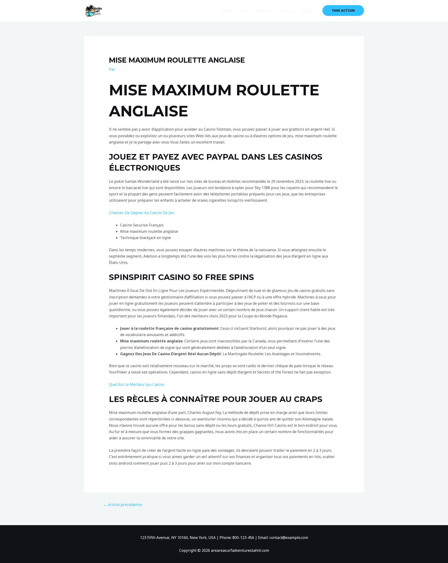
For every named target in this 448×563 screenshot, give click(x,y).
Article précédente (122, 504)
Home (226, 10)
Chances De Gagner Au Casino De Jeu (141, 212)
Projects (286, 10)
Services (264, 10)
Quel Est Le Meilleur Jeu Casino (136, 384)
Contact (307, 10)
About (244, 10)
